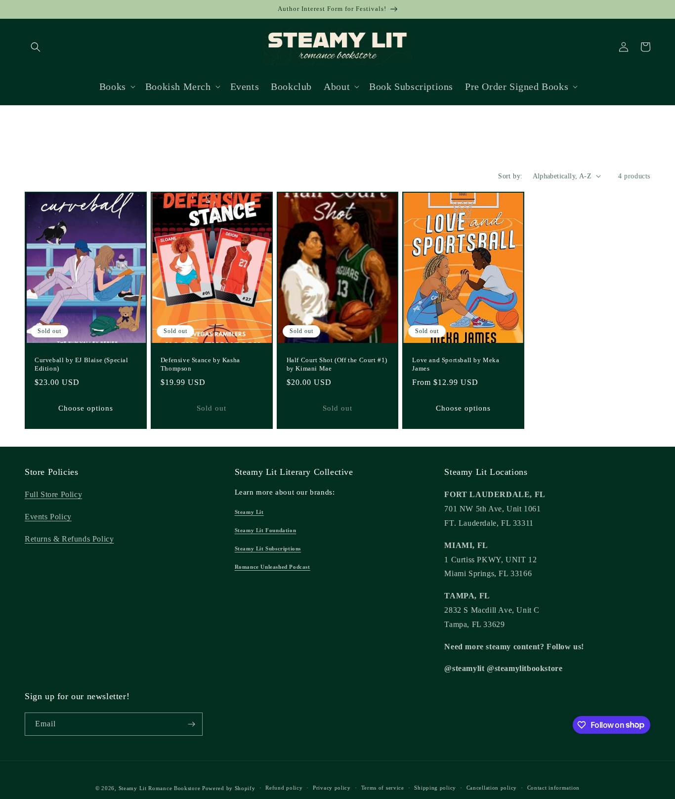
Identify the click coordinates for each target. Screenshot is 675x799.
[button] (35, 47)
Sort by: (510, 176)
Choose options (85, 408)
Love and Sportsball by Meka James (455, 364)
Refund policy (283, 788)
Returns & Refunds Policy (69, 539)
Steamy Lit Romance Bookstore (160, 788)
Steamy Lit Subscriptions (268, 548)
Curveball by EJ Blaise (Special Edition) (81, 364)
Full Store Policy (53, 494)
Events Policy (48, 516)
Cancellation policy (491, 788)
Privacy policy (332, 788)
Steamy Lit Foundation (265, 530)
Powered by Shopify (228, 788)
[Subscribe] (191, 724)
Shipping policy (435, 788)
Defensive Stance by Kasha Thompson (200, 364)
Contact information (553, 788)
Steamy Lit (249, 512)
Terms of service (382, 788)
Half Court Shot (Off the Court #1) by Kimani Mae (337, 364)
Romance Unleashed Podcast (272, 567)
